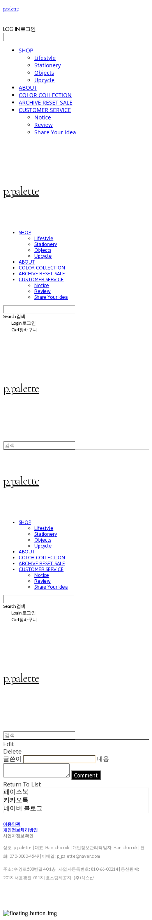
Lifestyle (45, 57)
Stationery (47, 65)
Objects (44, 72)
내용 (103, 758)
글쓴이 (12, 758)
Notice (42, 117)
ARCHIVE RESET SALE (45, 102)
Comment (86, 775)
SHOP (26, 50)
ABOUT (28, 87)
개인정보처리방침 (20, 829)
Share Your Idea (55, 132)
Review (43, 124)
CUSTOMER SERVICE (45, 110)
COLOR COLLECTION (45, 95)
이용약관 (11, 823)
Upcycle (44, 80)
